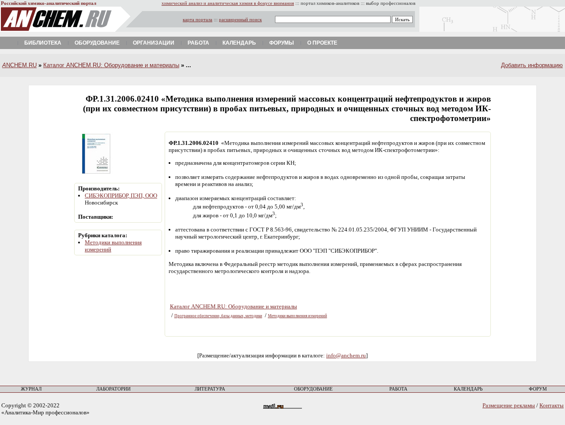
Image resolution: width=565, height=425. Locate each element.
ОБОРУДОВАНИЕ (313, 389)
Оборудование (97, 43)
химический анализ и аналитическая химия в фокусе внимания (228, 3)
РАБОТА (398, 389)
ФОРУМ (538, 389)
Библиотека (42, 43)
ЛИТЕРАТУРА (210, 389)
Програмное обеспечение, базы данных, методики (218, 316)
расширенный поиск (240, 19)
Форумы (281, 43)
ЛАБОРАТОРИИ (113, 389)
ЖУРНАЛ (31, 389)
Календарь (239, 43)
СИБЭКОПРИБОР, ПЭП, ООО (121, 195)
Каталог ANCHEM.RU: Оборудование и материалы (111, 65)
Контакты (551, 405)
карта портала (197, 19)
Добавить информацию (532, 65)
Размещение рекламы (508, 405)
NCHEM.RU (19, 65)
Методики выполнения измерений (297, 316)
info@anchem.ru (346, 355)
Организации (153, 43)
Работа (198, 43)
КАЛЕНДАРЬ (468, 389)
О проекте (322, 43)
